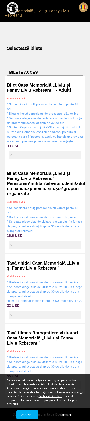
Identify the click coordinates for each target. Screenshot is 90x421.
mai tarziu (66, 415)
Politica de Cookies (50, 396)
